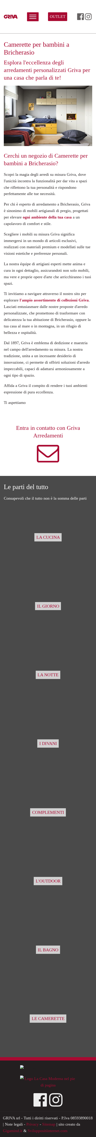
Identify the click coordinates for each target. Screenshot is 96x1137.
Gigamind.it (12, 1131)
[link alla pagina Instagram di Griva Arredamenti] (88, 17)
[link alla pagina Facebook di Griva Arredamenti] (80, 17)
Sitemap (48, 1124)
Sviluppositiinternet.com (47, 1131)
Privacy (32, 1124)
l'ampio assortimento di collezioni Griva (54, 300)
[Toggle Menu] (32, 17)
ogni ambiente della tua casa (47, 217)
